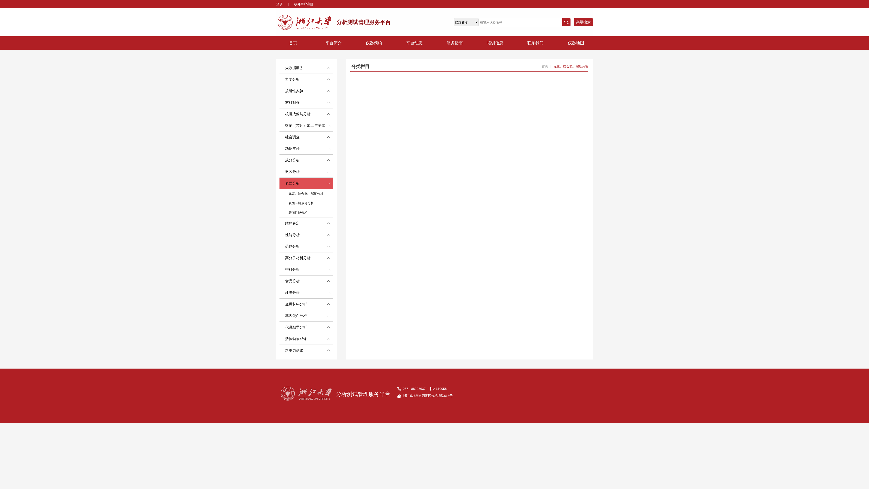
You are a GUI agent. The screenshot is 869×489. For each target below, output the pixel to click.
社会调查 (292, 137)
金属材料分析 (296, 304)
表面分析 (292, 183)
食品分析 (292, 281)
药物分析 (292, 246)
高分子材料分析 (297, 258)
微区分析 (292, 172)
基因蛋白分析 (296, 316)
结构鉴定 (292, 223)
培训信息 (495, 43)
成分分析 (292, 160)
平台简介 (333, 43)
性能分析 (292, 235)
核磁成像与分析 (297, 114)
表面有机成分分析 (301, 203)
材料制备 (292, 102)
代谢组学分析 (296, 327)
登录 (279, 4)
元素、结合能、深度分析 (306, 193)
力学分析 (292, 79)
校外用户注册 (303, 4)
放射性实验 (294, 91)
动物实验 (292, 149)
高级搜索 (583, 22)
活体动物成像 (296, 339)
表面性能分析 (298, 212)
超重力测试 (294, 350)
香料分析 (292, 269)
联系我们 (535, 43)
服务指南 (454, 43)
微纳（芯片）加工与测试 (305, 125)
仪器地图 (576, 43)
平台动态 (414, 43)
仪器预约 (374, 43)
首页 (293, 43)
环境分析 (292, 293)
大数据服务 (294, 68)
